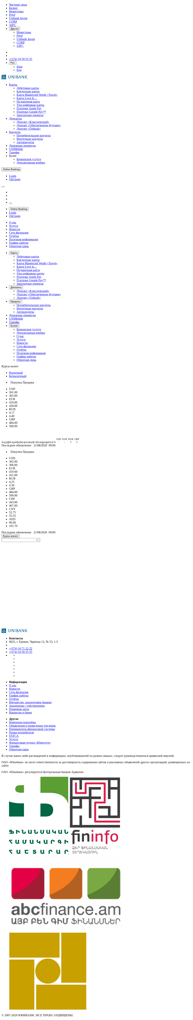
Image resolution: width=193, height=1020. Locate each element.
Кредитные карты (28, 91)
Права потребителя (21, 732)
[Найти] (38, 540)
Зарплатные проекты (30, 115)
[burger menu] (3, 186)
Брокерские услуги (29, 159)
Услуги (13, 739)
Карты (13, 84)
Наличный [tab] (16, 372)
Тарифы (14, 152)
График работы (18, 695)
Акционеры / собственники (27, 705)
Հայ (19, 66)
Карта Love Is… (27, 98)
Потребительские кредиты (34, 135)
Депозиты (15, 118)
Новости (14, 688)
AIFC (20, 45)
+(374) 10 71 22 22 (20, 648)
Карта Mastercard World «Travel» (37, 94)
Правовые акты (19, 709)
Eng (19, 70)
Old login (14, 179)
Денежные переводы (22, 145)
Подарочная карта (28, 101)
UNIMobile (16, 149)
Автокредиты (25, 142)
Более (14, 325)
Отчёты (14, 699)
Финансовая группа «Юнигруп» (30, 742)
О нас (12, 685)
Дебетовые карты (28, 88)
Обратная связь (19, 749)
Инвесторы (24, 32)
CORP (21, 42)
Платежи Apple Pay (29, 108)
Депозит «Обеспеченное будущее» (39, 125)
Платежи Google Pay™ (31, 111)
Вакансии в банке (20, 712)
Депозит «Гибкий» (29, 128)
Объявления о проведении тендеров (32, 725)
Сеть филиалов (18, 692)
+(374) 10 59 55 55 (20, 651)
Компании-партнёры (22, 722)
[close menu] (10, 203)
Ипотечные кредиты (30, 138)
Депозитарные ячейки (31, 162)
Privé (20, 35)
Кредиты (15, 132)
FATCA (14, 735)
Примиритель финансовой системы (32, 729)
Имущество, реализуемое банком (30, 702)
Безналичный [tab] (17, 376)
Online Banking (11, 169)
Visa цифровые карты (30, 105)
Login (12, 176)
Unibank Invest (26, 39)
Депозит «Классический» (33, 121)
